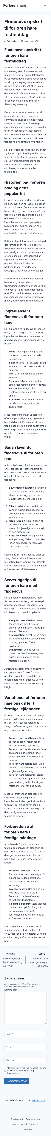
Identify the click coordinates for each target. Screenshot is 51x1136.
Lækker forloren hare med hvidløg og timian (12, 960)
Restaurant (17, 1119)
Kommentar (11, 990)
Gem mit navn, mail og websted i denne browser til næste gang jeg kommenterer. (26, 1071)
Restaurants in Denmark (25, 1124)
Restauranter (33, 1119)
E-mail (10, 1047)
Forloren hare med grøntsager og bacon (39, 960)
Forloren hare (12, 41)
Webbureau (38, 1100)
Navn (9, 1034)
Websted (10, 1060)
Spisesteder (25, 1129)
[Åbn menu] (45, 5)
